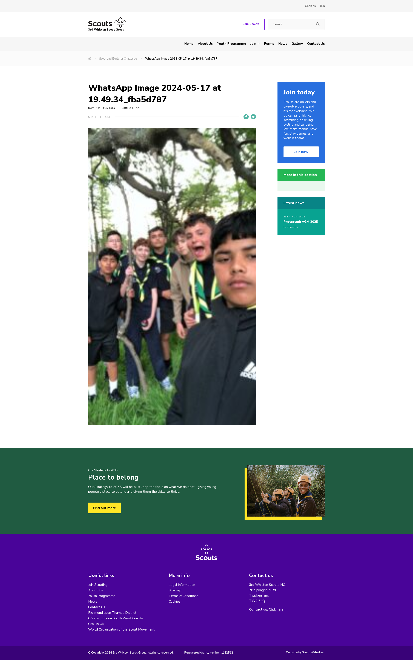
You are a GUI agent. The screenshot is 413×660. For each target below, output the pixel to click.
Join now (301, 151)
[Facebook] (246, 116)
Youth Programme (231, 44)
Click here (276, 609)
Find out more (104, 508)
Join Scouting (98, 584)
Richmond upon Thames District (112, 612)
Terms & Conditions (183, 596)
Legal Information (182, 584)
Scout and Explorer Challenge (118, 59)
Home (189, 44)
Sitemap (175, 590)
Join (322, 6)
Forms (269, 44)
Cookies (310, 6)
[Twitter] (253, 116)
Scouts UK (96, 624)
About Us (205, 44)
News (282, 44)
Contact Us (316, 44)
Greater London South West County (115, 618)
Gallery (297, 44)
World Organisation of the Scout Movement (121, 629)
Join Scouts (251, 24)
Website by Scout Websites (305, 652)
